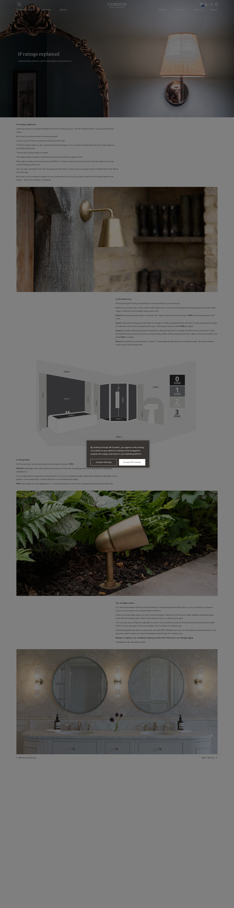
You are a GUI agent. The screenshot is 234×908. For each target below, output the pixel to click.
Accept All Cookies (132, 462)
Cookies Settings (104, 462)
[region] (118, 454)
